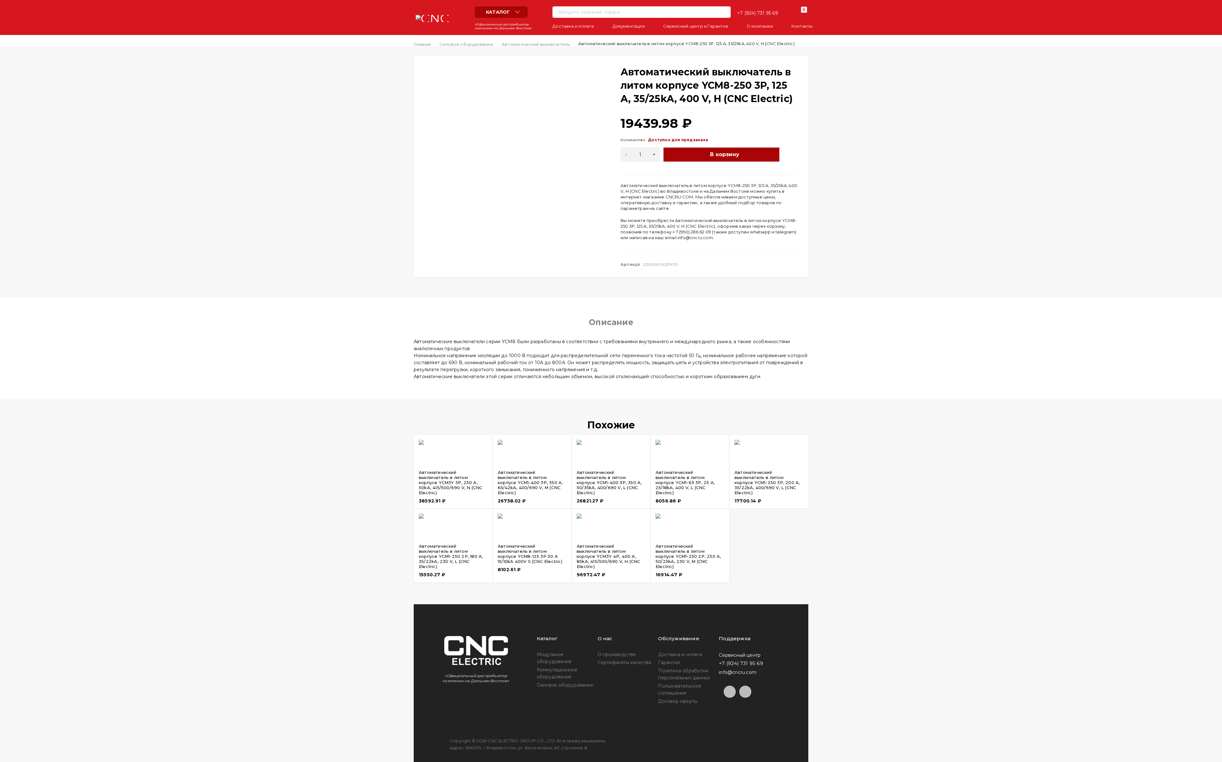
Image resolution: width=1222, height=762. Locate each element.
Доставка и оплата (680, 654)
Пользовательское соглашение (679, 689)
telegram (785, 231)
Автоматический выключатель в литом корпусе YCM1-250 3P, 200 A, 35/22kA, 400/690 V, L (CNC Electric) (767, 482)
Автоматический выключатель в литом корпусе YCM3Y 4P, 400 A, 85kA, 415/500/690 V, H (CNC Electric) (608, 556)
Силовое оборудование (466, 44)
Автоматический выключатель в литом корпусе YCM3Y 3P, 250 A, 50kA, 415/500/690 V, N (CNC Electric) (450, 482)
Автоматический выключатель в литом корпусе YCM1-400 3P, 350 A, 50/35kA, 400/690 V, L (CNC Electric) (609, 482)
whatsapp (760, 231)
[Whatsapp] (745, 692)
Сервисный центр (740, 655)
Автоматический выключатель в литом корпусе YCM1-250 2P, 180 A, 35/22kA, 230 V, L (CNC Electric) (451, 556)
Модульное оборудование (554, 658)
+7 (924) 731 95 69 (757, 13)
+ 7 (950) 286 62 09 (691, 231)
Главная (422, 44)
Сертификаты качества (624, 662)
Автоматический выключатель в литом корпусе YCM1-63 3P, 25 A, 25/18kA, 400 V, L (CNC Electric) (685, 482)
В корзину (724, 154)
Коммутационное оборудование (557, 673)
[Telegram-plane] (730, 692)
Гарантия (669, 662)
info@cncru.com (695, 237)
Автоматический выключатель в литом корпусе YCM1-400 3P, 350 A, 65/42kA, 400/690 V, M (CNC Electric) (530, 482)
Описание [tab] (611, 322)
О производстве (617, 654)
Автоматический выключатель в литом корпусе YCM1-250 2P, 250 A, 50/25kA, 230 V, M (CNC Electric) (688, 556)
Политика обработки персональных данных (684, 674)
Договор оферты (678, 701)
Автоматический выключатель (536, 44)
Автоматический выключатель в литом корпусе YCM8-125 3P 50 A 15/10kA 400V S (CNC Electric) (530, 554)
